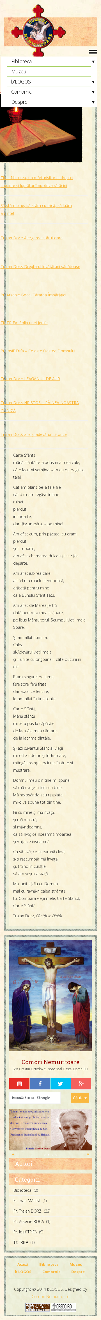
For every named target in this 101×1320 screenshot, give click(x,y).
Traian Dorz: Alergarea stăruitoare (32, 237)
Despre (19, 101)
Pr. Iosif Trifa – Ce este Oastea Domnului (38, 350)
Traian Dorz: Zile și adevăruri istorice (34, 434)
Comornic (21, 91)
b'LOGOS (21, 81)
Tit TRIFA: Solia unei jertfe (24, 322)
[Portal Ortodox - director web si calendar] (63, 1307)
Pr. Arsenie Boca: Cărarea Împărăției (33, 295)
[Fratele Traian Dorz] (50, 1129)
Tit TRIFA (20, 1242)
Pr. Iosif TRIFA (25, 1232)
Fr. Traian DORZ (27, 1211)
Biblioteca (21, 61)
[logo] (50, 32)
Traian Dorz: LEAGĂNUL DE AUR (30, 378)
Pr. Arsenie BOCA (28, 1221)
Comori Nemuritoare (50, 1296)
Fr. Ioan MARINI (26, 1200)
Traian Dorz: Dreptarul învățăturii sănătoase (40, 266)
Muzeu (18, 71)
